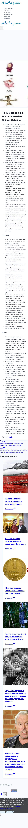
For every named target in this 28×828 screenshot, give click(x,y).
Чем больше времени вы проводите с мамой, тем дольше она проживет (12, 443)
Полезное (7, 16)
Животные (7, 10)
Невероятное (8, 14)
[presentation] (15, 477)
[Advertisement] (14, 44)
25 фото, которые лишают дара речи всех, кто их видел (13, 501)
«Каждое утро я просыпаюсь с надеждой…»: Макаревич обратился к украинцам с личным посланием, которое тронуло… (15, 761)
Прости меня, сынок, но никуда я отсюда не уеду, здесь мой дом (15, 636)
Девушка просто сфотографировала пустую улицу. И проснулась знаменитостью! (13, 450)
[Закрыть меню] (0, 814)
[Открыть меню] (1, 28)
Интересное (7, 12)
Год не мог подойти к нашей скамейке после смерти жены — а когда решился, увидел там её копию (15, 696)
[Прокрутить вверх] (1, 794)
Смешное (7, 18)
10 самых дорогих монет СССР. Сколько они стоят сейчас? (14, 590)
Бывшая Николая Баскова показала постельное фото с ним (15, 541)
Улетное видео (8, 8)
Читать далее (10, 509)
